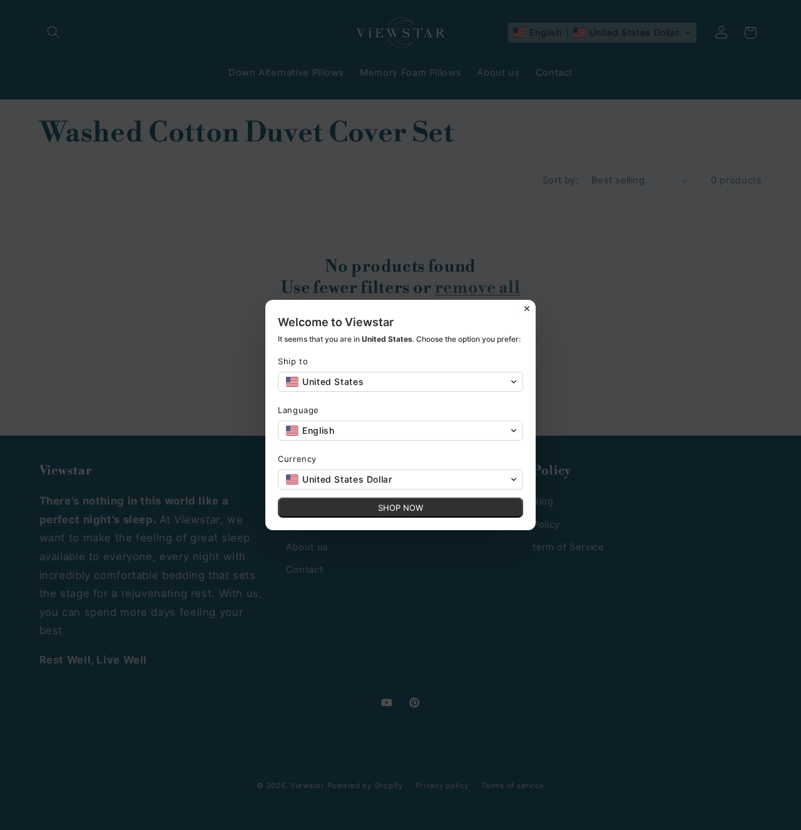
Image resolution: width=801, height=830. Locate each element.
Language (298, 410)
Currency (297, 459)
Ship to (293, 361)
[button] (400, 382)
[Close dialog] (527, 308)
